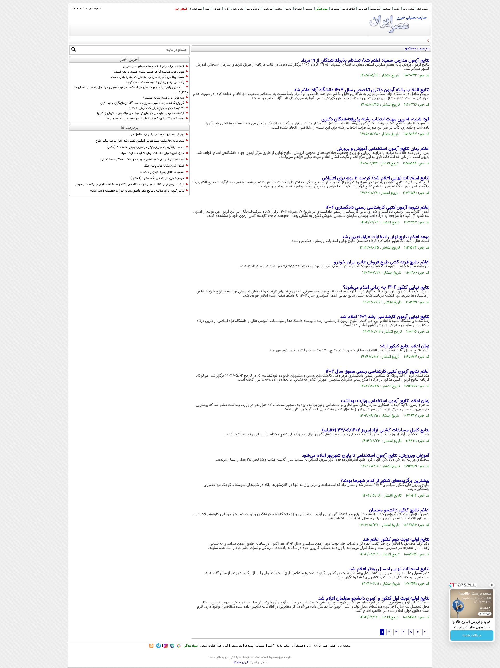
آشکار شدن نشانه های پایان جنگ (164, 165)
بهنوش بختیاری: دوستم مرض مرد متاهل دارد (156, 134)
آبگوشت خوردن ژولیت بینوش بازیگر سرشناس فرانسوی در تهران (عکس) (140, 113)
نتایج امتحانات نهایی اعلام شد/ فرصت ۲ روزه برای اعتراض (375, 178)
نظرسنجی (375, 9)
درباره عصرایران (301, 646)
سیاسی (309, 9)
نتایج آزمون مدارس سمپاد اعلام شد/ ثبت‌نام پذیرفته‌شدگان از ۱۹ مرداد (365, 60)
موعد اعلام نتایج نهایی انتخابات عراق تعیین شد (385, 237)
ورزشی (278, 9)
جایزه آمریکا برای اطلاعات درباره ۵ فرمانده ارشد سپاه (152, 153)
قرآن (226, 9)
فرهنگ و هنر (252, 9)
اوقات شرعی (348, 9)
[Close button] (492, 585)
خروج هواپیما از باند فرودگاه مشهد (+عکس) (157, 178)
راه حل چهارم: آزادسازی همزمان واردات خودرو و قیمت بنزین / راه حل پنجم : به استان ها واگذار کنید (131, 90)
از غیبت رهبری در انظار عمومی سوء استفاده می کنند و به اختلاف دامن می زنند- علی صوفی (129, 184)
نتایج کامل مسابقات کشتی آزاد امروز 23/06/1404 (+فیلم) (375, 430)
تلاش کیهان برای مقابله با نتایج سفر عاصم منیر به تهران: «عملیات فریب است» (137, 190)
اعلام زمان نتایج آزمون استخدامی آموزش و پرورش (383, 148)
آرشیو (397, 9)
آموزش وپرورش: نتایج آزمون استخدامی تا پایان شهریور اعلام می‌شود (365, 455)
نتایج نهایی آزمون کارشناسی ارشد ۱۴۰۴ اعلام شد (384, 317)
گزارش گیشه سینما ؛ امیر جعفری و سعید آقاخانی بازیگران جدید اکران (142, 103)
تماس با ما (408, 9)
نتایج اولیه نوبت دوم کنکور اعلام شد (396, 539)
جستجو (387, 9)
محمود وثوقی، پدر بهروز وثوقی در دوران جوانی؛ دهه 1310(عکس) (145, 147)
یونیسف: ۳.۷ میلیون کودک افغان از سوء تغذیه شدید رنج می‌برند (145, 118)
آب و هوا (362, 9)
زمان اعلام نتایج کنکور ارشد (404, 346)
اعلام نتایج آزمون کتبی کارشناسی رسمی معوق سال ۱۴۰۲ (377, 371)
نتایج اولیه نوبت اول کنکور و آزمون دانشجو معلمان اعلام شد (373, 598)
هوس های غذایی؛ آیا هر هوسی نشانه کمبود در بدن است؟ (149, 71)
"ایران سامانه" (241, 662)
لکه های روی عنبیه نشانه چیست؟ (163, 98)
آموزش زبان (181, 9)
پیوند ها (335, 9)
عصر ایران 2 (196, 9)
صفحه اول (422, 9)
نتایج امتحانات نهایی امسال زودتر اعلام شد (389, 569)
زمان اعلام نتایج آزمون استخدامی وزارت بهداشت (385, 401)
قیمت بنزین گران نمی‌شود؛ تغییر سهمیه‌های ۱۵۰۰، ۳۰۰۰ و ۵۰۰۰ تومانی (142, 159)
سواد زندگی (322, 9)
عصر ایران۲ (320, 646)
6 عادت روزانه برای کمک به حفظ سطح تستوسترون (153, 66)
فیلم (207, 9)
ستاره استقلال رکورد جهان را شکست (162, 172)
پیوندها (249, 646)
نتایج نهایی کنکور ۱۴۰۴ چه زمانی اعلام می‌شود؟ (386, 287)
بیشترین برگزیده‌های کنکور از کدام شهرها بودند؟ (385, 481)
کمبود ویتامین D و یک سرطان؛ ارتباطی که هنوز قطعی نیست (147, 77)
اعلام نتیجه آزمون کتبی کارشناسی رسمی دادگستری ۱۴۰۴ (377, 207)
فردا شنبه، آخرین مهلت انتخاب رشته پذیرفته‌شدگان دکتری (375, 119)
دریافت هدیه (472, 635)
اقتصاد (298, 9)
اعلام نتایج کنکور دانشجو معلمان (399, 510)
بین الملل (267, 9)
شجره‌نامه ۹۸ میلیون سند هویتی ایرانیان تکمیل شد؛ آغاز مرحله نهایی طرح (140, 140)
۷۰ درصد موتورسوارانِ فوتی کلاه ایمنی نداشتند (156, 108)
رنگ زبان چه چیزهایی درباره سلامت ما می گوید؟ (155, 82)
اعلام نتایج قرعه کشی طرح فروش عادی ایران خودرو (381, 262)
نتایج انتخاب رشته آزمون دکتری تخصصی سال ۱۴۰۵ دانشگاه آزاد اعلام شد (361, 90)
